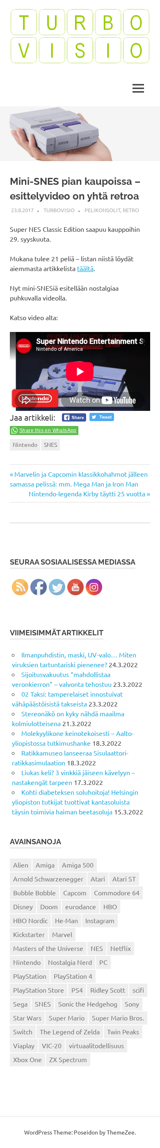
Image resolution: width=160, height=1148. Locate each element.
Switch (22, 1031)
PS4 (77, 990)
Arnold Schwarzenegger (48, 878)
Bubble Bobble (34, 892)
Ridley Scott (107, 990)
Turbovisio (59, 209)
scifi (138, 990)
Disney (23, 906)
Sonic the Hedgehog (87, 1004)
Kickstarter (29, 934)
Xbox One (27, 1059)
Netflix (120, 948)
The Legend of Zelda (70, 1031)
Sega (20, 1004)
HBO (110, 906)
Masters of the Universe (48, 948)
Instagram (99, 920)
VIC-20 (52, 1045)
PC (103, 962)
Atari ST (124, 878)
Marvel (62, 934)
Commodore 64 (116, 892)
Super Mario (67, 1017)
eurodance (80, 906)
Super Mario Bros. (118, 1017)
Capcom (75, 892)
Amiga (45, 865)
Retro (131, 209)
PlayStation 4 (73, 976)
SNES (50, 444)
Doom (49, 906)
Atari (98, 878)
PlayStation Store (38, 990)
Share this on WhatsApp (48, 430)
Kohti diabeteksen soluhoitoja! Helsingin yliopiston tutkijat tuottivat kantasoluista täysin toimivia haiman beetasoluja (75, 802)
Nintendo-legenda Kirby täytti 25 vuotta (87, 493)
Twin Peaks (123, 1031)
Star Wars (27, 1017)
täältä (85, 268)
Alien (20, 865)
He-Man (66, 920)
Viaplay (23, 1045)
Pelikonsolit (102, 209)
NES (97, 948)
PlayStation (29, 976)
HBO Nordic (30, 920)
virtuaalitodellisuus (96, 1045)
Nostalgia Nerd (70, 962)
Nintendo (25, 444)
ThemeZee (121, 1132)
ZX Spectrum (68, 1059)
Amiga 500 (78, 865)
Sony (132, 1004)
